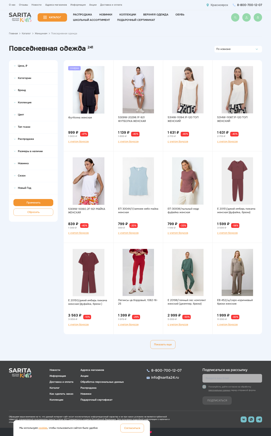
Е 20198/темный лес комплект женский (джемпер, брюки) (187, 301)
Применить (33, 202)
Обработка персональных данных (102, 382)
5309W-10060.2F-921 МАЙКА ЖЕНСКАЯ (86, 210)
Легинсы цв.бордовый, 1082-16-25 (138, 301)
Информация (78, 4)
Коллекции (127, 14)
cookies (43, 428)
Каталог (55, 17)
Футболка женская (80, 117)
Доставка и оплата (111, 4)
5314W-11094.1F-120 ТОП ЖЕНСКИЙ (183, 119)
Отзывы (23, 4)
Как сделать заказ (61, 393)
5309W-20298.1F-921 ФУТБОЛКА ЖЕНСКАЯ (132, 119)
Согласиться (132, 428)
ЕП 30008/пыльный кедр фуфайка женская (183, 210)
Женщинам (41, 33)
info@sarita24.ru (165, 377)
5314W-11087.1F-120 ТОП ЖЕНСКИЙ (232, 119)
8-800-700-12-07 (249, 5)
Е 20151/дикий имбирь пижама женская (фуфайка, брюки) (236, 210)
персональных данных (219, 390)
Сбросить (33, 212)
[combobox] (217, 49)
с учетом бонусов (78, 141)
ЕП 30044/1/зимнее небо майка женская (138, 210)
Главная (13, 33)
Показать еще (163, 344)
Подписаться (217, 400)
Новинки (105, 14)
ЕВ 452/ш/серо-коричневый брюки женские (235, 301)
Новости (36, 4)
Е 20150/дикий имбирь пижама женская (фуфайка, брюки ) (87, 302)
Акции (93, 4)
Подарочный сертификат (136, 20)
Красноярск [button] (219, 5)
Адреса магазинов (56, 4)
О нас (12, 4)
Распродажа (82, 14)
